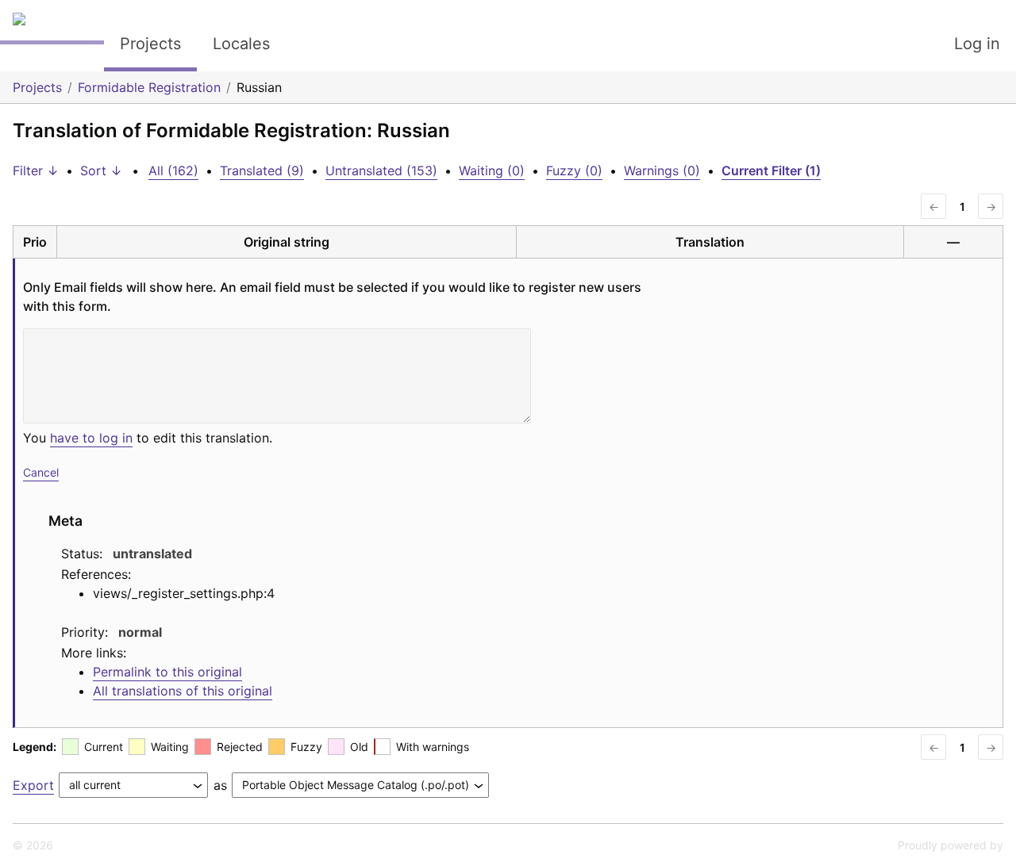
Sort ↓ (101, 170)
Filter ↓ (36, 170)
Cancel (41, 472)
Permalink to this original (167, 672)
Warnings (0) (662, 170)
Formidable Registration (149, 87)
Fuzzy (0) (574, 170)
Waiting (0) (492, 170)
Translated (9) (262, 170)
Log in (977, 43)
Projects (150, 43)
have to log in (91, 438)
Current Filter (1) (771, 170)
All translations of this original (182, 691)
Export (33, 785)
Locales (241, 43)
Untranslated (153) (381, 170)
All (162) (173, 170)
